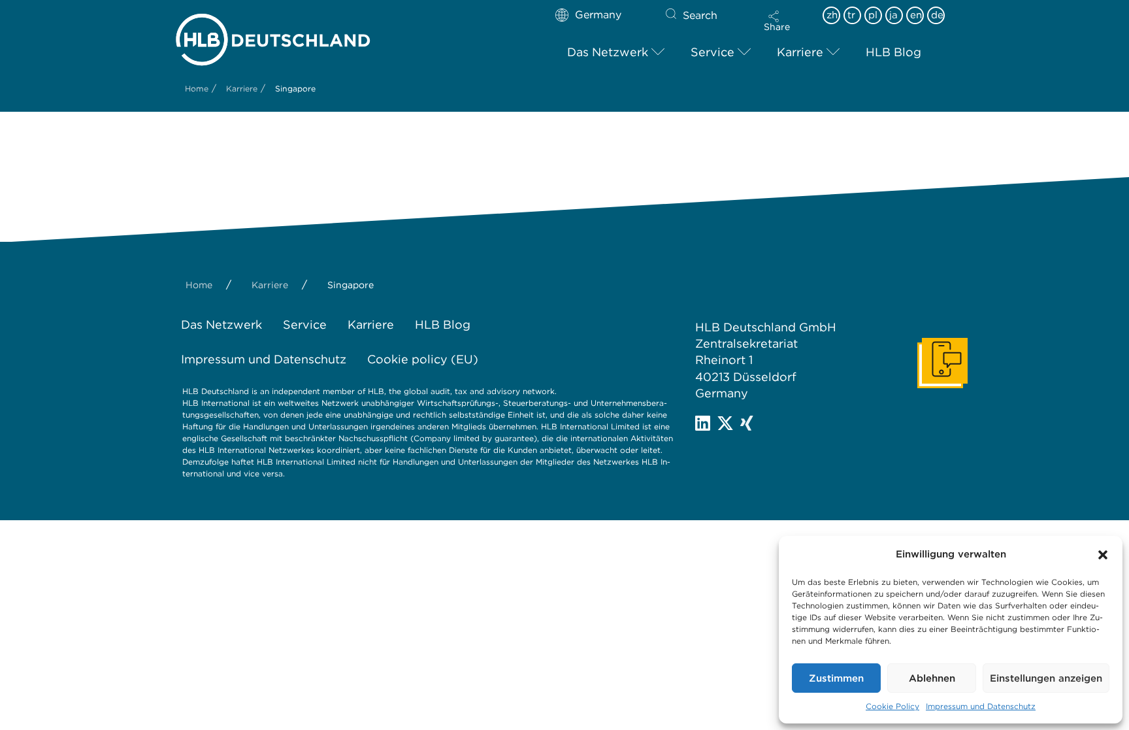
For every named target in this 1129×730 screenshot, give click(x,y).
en (916, 15)
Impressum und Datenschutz (981, 706)
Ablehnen (932, 678)
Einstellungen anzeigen (1046, 678)
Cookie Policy (892, 706)
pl (872, 15)
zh (832, 15)
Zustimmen (836, 678)
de (937, 15)
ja (893, 15)
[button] (1102, 554)
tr (851, 15)
